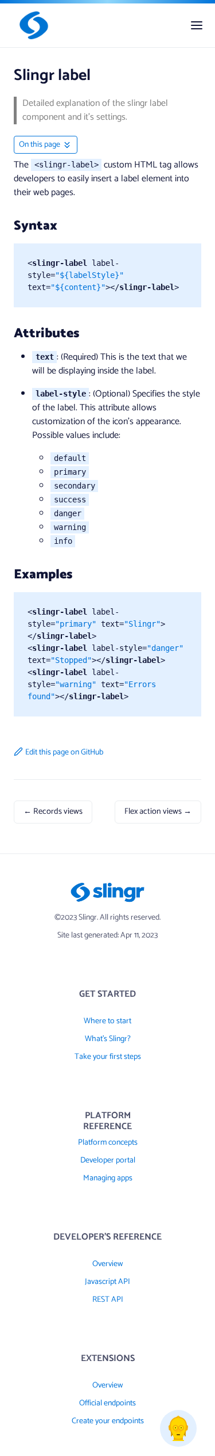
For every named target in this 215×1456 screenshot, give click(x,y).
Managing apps (107, 1178)
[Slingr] (31, 25)
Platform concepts (108, 1142)
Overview (107, 1264)
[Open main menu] (196, 25)
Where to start (107, 1021)
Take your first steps (108, 1057)
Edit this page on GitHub (64, 752)
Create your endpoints (108, 1421)
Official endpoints (107, 1403)
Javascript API (107, 1282)
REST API (107, 1299)
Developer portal (107, 1160)
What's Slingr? (108, 1039)
